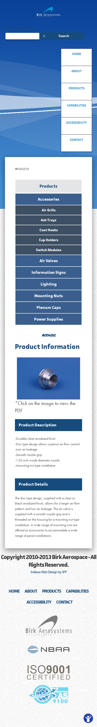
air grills (48, 210)
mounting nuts (48, 295)
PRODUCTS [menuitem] (77, 88)
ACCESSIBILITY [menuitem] (76, 122)
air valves (49, 260)
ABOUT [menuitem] (76, 71)
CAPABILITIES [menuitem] (76, 105)
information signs (49, 272)
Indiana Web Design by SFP (49, 572)
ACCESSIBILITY (39, 602)
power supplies (48, 319)
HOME (14, 591)
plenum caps (49, 307)
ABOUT (31, 591)
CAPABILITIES (77, 591)
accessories (48, 199)
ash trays (48, 220)
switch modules (48, 250)
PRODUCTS (51, 591)
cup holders (48, 240)
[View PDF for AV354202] (48, 375)
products (48, 186)
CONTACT (64, 602)
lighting (49, 284)
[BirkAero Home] (48, 12)
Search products (19, 28)
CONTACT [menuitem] (76, 140)
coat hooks (49, 230)
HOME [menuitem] (76, 54)
